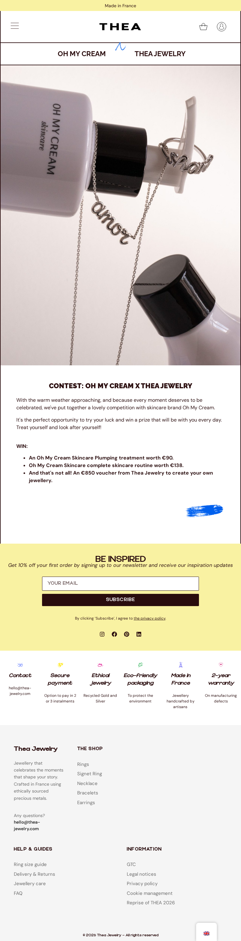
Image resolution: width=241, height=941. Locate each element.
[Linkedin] (139, 634)
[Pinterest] (126, 634)
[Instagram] (102, 634)
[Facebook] (114, 634)
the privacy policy (149, 618)
